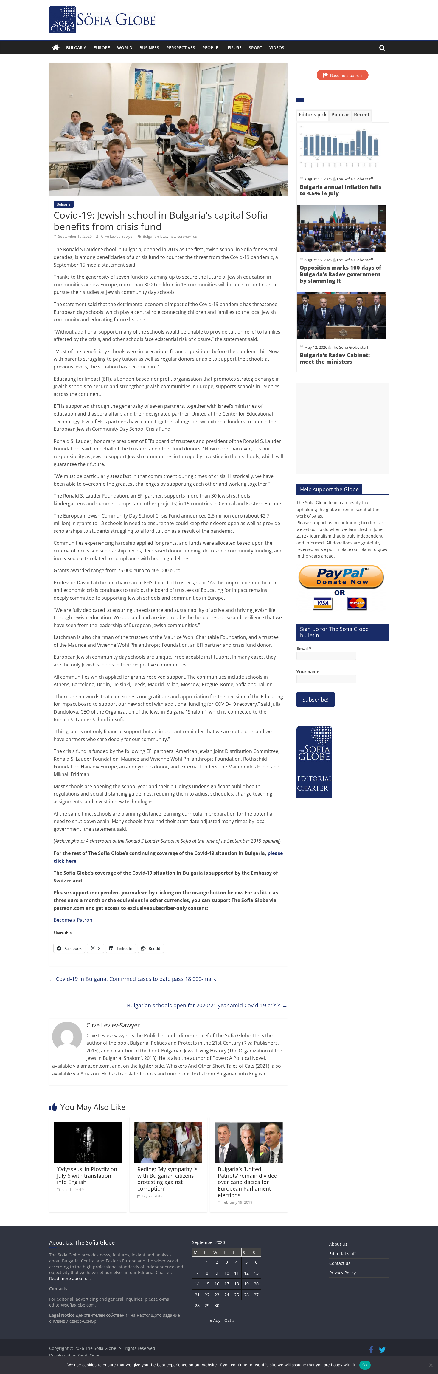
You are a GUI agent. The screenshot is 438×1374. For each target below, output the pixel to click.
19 (246, 1284)
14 (197, 1284)
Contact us (339, 1263)
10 (226, 1273)
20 (256, 1284)
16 (217, 1284)
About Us (338, 1244)
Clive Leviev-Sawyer (118, 236)
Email (303, 648)
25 (236, 1295)
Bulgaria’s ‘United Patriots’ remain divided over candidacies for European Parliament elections (247, 1181)
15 (207, 1284)
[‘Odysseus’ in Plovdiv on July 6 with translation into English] (88, 1126)
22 (207, 1295)
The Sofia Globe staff (354, 179)
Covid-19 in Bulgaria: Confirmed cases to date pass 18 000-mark (132, 978)
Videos (276, 47)
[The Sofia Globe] (56, 47)
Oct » (229, 1320)
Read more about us (69, 1278)
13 (256, 1273)
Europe (102, 47)
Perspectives (180, 47)
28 (197, 1305)
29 (207, 1305)
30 (217, 1305)
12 (246, 1273)
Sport (255, 47)
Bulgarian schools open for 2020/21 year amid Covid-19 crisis (207, 1005)
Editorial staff (342, 1253)
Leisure (233, 47)
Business (149, 47)
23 (217, 1295)
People (210, 47)
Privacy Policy (342, 1273)
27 (256, 1295)
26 (246, 1295)
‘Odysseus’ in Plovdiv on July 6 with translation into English (87, 1175)
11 (236, 1273)
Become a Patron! (74, 920)
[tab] (312, 115)
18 (236, 1284)
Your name (307, 671)
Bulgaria (76, 47)
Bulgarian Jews (155, 236)
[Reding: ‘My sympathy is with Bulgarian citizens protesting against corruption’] (168, 1126)
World (124, 47)
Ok (365, 1364)
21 (197, 1295)
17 (226, 1284)
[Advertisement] (342, 428)
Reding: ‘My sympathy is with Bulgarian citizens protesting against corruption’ (167, 1178)
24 (226, 1295)
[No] (431, 1365)
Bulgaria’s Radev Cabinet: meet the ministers (335, 358)
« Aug (215, 1320)
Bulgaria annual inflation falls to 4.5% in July (340, 190)
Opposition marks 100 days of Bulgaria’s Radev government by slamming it (340, 274)
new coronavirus (183, 236)
